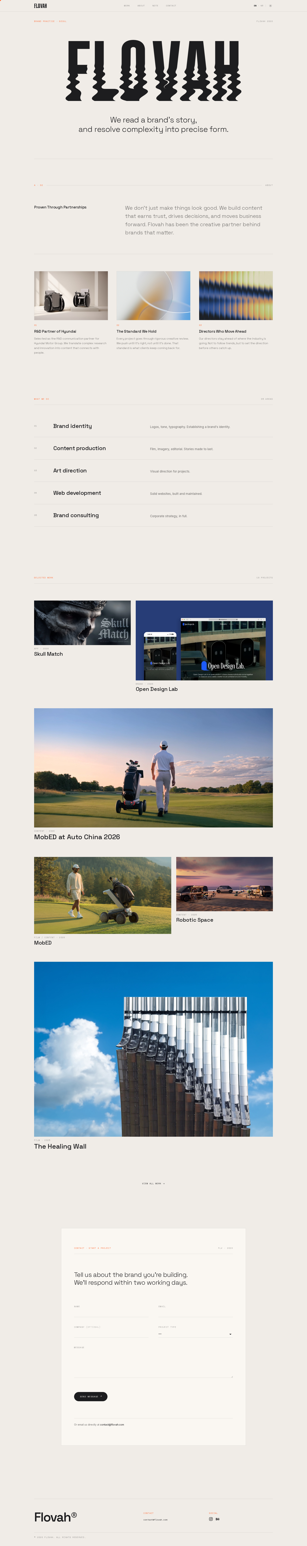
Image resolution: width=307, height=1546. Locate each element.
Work (127, 5)
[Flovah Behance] (217, 1519)
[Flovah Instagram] (211, 1519)
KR (262, 5)
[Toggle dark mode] (270, 5)
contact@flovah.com (112, 1424)
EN (255, 5)
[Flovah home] (40, 5)
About (141, 5)
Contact (171, 5)
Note (155, 5)
